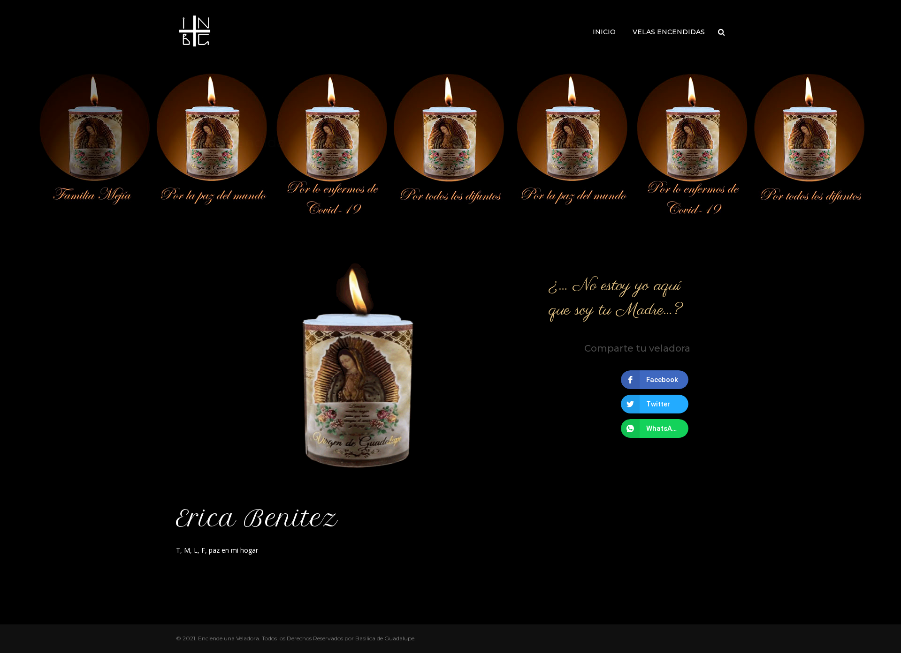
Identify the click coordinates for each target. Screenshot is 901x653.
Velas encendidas (669, 32)
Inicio (604, 32)
